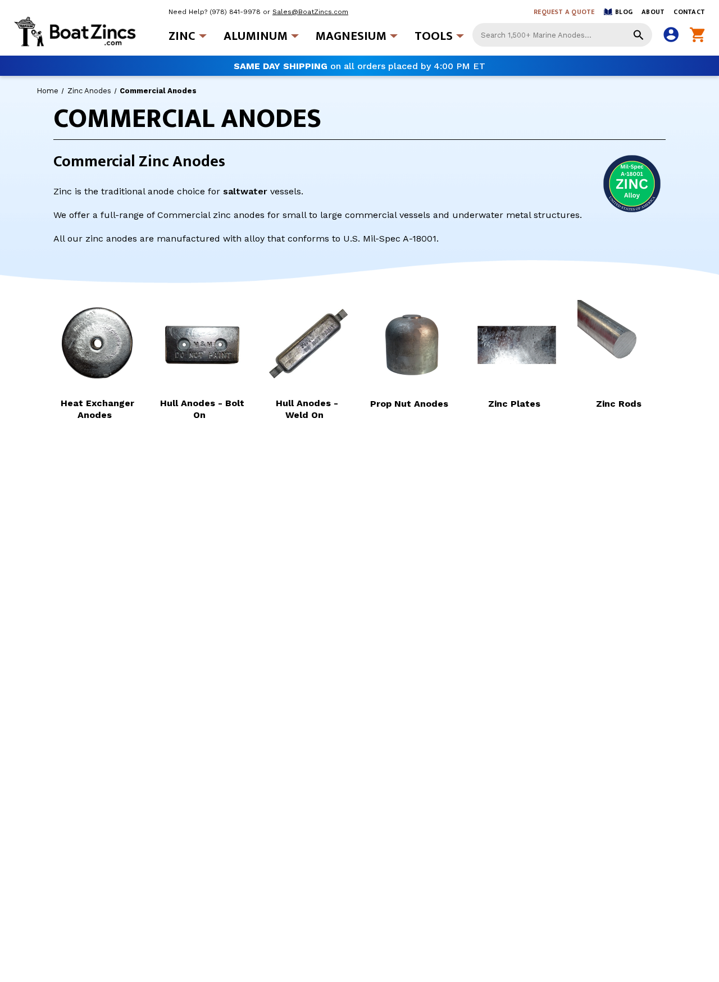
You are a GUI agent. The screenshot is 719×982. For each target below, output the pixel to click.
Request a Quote (564, 11)
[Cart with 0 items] (697, 35)
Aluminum (256, 36)
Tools (434, 36)
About (653, 11)
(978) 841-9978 (235, 12)
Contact (689, 11)
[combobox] (562, 35)
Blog (623, 11)
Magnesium (351, 36)
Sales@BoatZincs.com (310, 12)
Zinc (182, 36)
